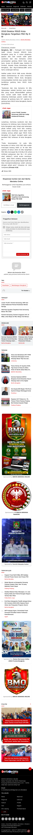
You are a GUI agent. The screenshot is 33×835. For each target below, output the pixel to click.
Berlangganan (24, 205)
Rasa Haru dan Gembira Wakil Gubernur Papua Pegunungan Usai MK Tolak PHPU (16, 759)
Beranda (3, 28)
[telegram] (18, 212)
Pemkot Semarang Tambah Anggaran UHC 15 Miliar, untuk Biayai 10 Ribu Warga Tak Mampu (15, 316)
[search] (26, 2)
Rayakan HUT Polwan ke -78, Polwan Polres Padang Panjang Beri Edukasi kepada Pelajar (20, 401)
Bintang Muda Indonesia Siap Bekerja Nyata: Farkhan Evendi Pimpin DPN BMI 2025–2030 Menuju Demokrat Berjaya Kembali (16, 722)
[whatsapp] (15, 212)
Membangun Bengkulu (19, 285)
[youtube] (19, 818)
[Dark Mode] (23, 2)
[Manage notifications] (28, 831)
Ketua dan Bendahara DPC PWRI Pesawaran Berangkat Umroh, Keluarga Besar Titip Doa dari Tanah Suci (21, 357)
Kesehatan (12, 28)
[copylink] (22, 212)
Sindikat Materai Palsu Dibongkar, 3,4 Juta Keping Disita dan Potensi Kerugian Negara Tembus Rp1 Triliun (17, 594)
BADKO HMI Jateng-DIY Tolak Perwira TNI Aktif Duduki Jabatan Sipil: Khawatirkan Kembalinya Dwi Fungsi (16, 740)
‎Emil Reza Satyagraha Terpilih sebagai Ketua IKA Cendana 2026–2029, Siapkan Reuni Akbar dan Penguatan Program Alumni (18, 603)
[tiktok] (23, 818)
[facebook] (8, 212)
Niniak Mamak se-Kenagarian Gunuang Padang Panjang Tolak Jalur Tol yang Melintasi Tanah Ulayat (16, 584)
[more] (30, 704)
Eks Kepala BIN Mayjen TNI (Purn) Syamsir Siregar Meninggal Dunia (21, 390)
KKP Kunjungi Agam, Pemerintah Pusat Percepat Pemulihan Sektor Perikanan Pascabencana (16, 612)
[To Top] (30, 768)
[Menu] (30, 2)
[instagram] (16, 818)
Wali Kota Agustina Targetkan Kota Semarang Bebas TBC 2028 (20, 197)
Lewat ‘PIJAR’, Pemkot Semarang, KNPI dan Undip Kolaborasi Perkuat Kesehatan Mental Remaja (20, 114)
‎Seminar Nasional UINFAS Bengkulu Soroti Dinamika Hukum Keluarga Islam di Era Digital (9, 340)
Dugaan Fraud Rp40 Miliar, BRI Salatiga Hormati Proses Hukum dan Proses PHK (16, 576)
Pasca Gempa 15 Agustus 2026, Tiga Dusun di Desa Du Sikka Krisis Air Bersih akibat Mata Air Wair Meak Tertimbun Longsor (20, 369)
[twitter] (12, 212)
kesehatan (5, 285)
